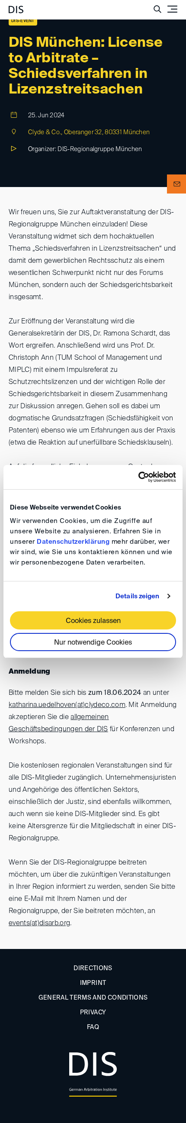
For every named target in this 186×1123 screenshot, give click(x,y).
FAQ (93, 1027)
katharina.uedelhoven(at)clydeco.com (67, 705)
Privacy (93, 1013)
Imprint (93, 983)
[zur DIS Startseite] (16, 6)
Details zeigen (137, 596)
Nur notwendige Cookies (93, 642)
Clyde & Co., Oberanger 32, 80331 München (89, 132)
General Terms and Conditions (93, 998)
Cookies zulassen (93, 621)
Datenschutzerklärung (73, 542)
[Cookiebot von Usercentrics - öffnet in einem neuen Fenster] (138, 477)
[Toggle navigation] (172, 9)
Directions (93, 968)
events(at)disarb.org (39, 923)
